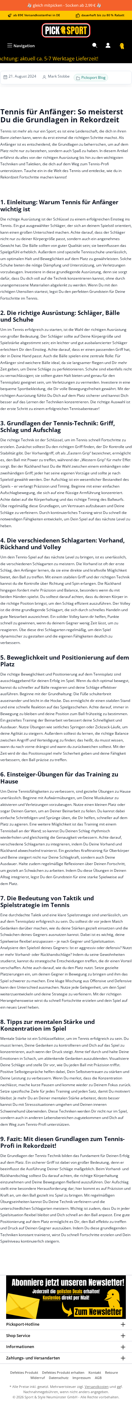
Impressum (81, 1377)
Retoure (111, 1372)
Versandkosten (97, 1386)
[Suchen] (95, 46)
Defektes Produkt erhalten (63, 1372)
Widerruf (37, 1377)
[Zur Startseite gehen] (66, 30)
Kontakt (94, 1372)
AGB (98, 1377)
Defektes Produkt (24, 1372)
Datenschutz (58, 1377)
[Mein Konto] (108, 46)
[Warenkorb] (122, 46)
